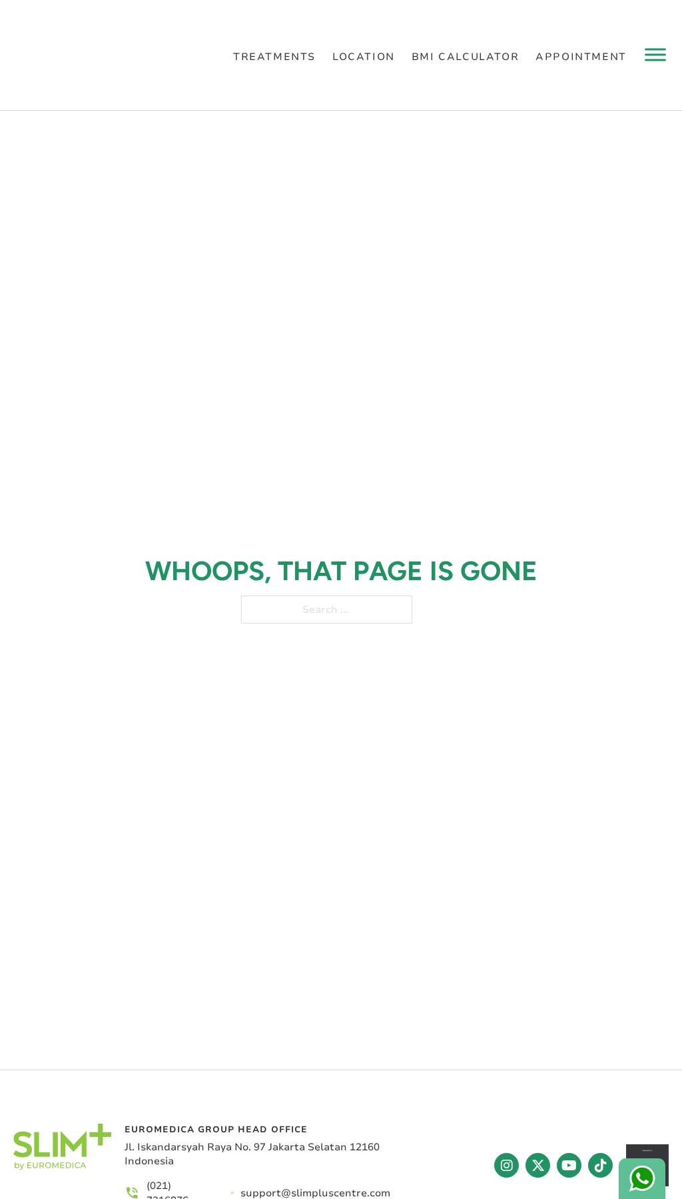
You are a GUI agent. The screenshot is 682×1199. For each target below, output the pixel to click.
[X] (537, 1165)
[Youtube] (569, 1165)
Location (363, 56)
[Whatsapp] (642, 1178)
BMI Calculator (465, 56)
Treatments (274, 56)
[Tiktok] (600, 1165)
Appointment (581, 56)
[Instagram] (506, 1165)
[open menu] (655, 55)
